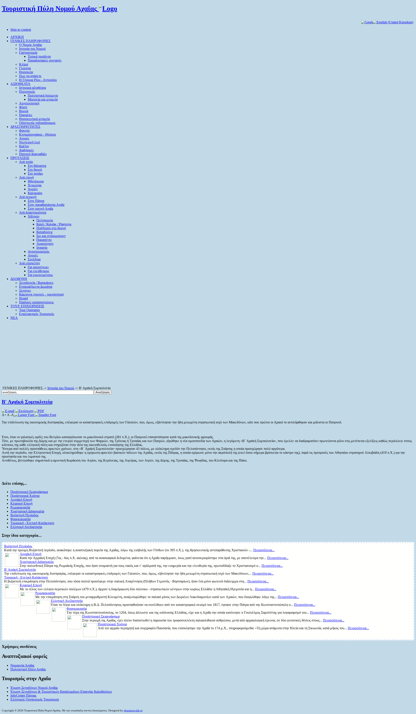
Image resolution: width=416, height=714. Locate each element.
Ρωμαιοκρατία (20, 507)
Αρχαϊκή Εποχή (21, 499)
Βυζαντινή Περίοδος (24, 515)
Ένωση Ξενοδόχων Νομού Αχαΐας (34, 688)
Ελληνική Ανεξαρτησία (26, 527)
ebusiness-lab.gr (133, 710)
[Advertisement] (208, 353)
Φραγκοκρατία (20, 519)
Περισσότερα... (264, 550)
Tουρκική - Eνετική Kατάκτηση (32, 523)
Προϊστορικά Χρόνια (24, 496)
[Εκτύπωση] (24, 411)
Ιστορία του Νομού (60, 388)
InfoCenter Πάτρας (23, 695)
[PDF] (39, 411)
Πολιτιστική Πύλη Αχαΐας (28, 669)
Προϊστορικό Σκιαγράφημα (29, 492)
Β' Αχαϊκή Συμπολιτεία (27, 402)
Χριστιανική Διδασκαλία (27, 511)
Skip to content (20, 29)
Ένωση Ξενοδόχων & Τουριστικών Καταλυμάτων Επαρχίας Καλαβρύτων (61, 691)
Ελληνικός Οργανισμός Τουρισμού (34, 699)
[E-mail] (8, 411)
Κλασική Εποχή (21, 503)
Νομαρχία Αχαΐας (22, 665)
